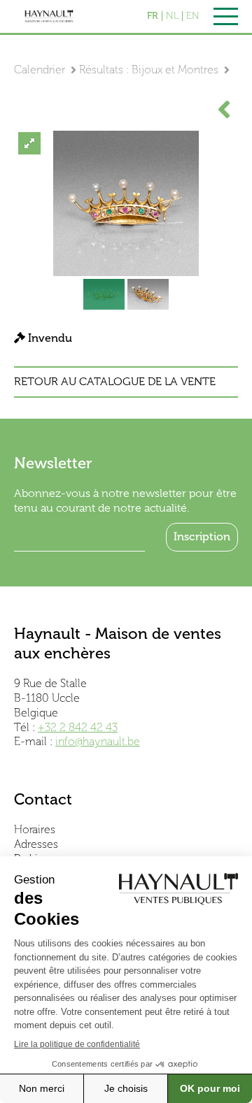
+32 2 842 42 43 (78, 727)
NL (172, 16)
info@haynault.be (97, 741)
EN (193, 16)
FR (152, 16)
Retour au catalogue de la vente (115, 381)
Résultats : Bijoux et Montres (148, 69)
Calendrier (39, 69)
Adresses (36, 844)
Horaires (34, 829)
